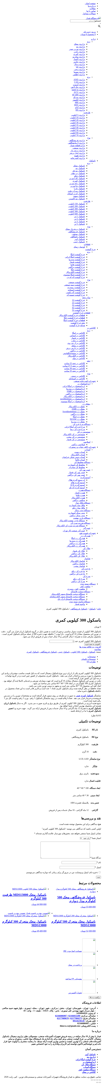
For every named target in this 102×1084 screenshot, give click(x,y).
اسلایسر (86, 442)
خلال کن (86, 548)
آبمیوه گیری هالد (78, 482)
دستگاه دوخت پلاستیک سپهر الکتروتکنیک (67, 596)
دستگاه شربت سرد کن (80, 523)
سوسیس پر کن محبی (75, 437)
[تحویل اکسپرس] (89, 993)
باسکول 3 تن (79, 221)
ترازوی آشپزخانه (78, 158)
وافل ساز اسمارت (77, 505)
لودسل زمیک (79, 247)
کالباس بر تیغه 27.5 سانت (74, 366)
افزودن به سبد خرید (92, 644)
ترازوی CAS (79, 82)
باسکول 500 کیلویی (76, 211)
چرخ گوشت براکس (76, 267)
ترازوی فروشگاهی (77, 140)
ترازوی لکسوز (79, 100)
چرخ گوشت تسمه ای (76, 295)
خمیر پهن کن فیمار (77, 472)
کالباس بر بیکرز (78, 340)
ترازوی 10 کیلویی (77, 117)
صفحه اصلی (90, 3)
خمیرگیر (86, 528)
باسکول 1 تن (79, 216)
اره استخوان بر (83, 384)
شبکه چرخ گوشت (77, 325)
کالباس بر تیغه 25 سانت (74, 363)
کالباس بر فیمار (78, 338)
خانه (99, 609)
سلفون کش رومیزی (76, 589)
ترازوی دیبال (79, 64)
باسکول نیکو (79, 176)
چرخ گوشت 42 (78, 308)
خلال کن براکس (78, 553)
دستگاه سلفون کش (87, 1070)
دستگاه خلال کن (88, 1064)
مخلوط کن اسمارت (76, 465)
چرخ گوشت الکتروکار (75, 272)
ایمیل (98, 867)
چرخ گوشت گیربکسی (75, 292)
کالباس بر (91, 328)
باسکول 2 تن (79, 219)
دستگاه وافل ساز (82, 503)
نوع (88, 138)
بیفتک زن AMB (78, 409)
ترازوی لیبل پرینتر (77, 153)
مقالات (93, 8)
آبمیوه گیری (85, 477)
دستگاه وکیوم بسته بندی (79, 601)
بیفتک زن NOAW (77, 419)
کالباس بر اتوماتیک (77, 378)
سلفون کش (85, 586)
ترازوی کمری (79, 54)
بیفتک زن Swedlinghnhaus (74, 411)
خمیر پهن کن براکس (76, 475)
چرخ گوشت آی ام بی (76, 277)
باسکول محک (79, 166)
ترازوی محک (79, 44)
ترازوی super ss (78, 90)
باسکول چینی (79, 242)
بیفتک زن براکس (78, 414)
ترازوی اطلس (79, 74)
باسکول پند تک (79, 171)
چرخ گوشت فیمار (77, 262)
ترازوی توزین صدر (77, 49)
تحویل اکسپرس (75, 993)
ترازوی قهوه (79, 155)
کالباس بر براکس (77, 351)
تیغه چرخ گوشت (78, 323)
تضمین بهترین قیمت (16, 913)
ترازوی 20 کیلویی (77, 120)
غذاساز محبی (79, 566)
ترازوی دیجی (79, 69)
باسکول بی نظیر (78, 173)
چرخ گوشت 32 (78, 305)
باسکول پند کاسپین (77, 199)
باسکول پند (80, 168)
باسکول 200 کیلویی (76, 206)
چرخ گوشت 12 (78, 300)
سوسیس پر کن (83, 432)
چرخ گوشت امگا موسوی (74, 275)
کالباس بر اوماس (77, 335)
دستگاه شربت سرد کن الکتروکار (70, 525)
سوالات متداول (89, 13)
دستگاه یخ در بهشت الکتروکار (72, 520)
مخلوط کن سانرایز (77, 467)
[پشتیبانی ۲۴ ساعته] (89, 979)
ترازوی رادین (79, 52)
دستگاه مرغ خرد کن (81, 424)
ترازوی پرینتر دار (78, 150)
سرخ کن (86, 576)
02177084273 (76, 1018)
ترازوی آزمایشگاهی (76, 143)
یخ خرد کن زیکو (78, 571)
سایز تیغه (86, 297)
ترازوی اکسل (79, 59)
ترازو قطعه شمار (77, 145)
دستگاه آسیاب (89, 1067)
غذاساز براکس (78, 563)
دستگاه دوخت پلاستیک (80, 591)
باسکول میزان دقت (76, 191)
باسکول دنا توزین (77, 186)
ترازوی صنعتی (78, 148)
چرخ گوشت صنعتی (76, 282)
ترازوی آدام (80, 107)
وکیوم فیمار (80, 604)
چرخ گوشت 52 (78, 310)
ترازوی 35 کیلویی (77, 125)
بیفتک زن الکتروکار (76, 406)
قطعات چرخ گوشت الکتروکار (72, 315)
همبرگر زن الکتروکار (76, 546)
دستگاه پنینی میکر (82, 510)
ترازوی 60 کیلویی (77, 133)
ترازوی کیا (80, 67)
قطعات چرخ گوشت (81, 313)
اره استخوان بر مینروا (75, 389)
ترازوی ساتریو (79, 57)
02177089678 (63, 1018)
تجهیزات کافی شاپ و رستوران (82, 447)
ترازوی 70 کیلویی (77, 135)
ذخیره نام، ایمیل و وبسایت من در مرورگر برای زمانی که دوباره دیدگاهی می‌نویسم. (62, 872)
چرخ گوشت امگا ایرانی (75, 257)
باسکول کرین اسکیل (76, 193)
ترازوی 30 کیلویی (77, 123)
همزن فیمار (80, 493)
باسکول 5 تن (79, 224)
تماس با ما (91, 11)
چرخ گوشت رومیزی (76, 287)
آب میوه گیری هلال (76, 480)
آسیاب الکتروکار (78, 455)
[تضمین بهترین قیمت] (38, 913)
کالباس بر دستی (78, 376)
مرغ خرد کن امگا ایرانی (74, 427)
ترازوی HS (80, 110)
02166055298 (74, 1016)
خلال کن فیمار (78, 551)
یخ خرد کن (85, 569)
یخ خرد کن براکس (77, 574)
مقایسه (97, 649)
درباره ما (92, 6)
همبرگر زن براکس (77, 543)
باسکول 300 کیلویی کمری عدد (88, 641)
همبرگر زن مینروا (77, 541)
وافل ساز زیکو (78, 508)
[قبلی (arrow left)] (100, 1082)
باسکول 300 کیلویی (76, 209)
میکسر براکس (78, 500)
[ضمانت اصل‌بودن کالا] (89, 951)
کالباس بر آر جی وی (76, 343)
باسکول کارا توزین (77, 178)
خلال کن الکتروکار (77, 556)
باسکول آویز (79, 239)
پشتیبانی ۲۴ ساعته (73, 979)
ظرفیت (87, 112)
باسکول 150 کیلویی (76, 204)
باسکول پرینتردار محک (75, 229)
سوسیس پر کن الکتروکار (74, 434)
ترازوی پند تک (79, 97)
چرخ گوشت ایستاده (76, 290)
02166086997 (61, 1016)
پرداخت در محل (75, 965)
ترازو (93, 39)
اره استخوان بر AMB (76, 391)
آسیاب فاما (80, 460)
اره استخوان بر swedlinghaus (72, 399)
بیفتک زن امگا (79, 416)
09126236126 (78, 1021)
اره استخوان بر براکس (75, 394)
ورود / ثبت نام (90, 32)
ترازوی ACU (79, 92)
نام (99, 862)
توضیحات (92, 656)
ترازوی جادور (79, 62)
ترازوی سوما (79, 72)
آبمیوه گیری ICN (78, 485)
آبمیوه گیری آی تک (77, 487)
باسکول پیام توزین (77, 183)
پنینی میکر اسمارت (76, 513)
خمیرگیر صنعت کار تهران (74, 531)
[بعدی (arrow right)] (97, 1082)
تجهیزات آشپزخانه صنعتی (85, 381)
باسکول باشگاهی (77, 237)
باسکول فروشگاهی (76, 231)
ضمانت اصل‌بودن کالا (72, 951)
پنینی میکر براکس (77, 515)
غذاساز (87, 558)
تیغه (88, 361)
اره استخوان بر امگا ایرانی (73, 386)
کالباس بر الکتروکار (76, 356)
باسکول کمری (79, 181)
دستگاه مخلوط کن (82, 462)
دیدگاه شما (95, 858)
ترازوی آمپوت (79, 84)
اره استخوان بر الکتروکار (74, 396)
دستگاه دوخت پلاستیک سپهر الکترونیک (68, 594)
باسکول (92, 161)
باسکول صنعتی (78, 234)
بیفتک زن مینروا (78, 422)
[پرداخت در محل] (89, 965)
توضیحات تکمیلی (88, 659)
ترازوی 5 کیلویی (78, 115)
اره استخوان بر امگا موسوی (73, 401)
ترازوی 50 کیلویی (77, 130)
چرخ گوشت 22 (78, 302)
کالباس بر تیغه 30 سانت (74, 368)
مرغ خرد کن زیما (77, 429)
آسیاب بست (79, 452)
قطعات (87, 244)
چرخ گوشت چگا (78, 269)
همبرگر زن (85, 536)
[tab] (48, 656)
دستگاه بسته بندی (88, 584)
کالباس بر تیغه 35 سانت (74, 371)
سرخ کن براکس (78, 581)
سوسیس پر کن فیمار (76, 439)
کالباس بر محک (78, 346)
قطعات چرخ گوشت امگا (74, 320)
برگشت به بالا (95, 998)
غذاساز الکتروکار (77, 561)
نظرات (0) (91, 662)
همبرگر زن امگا (78, 538)
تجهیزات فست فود (87, 533)
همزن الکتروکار (78, 498)
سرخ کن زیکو (79, 579)
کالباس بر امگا (78, 333)
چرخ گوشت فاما (78, 264)
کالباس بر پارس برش (75, 348)
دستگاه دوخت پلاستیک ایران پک (71, 599)
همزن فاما (80, 495)
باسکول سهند (79, 196)
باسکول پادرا (79, 188)
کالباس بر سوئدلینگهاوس (74, 353)
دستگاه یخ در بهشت (81, 518)
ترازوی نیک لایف (78, 87)
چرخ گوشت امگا (78, 254)
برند (88, 41)
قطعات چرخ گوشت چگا (74, 318)
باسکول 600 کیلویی (76, 214)
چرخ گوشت (90, 249)
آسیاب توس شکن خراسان (73, 457)
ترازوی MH (80, 102)
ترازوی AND (79, 79)
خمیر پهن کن (84, 470)
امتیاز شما (95, 838)
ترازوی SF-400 (78, 95)
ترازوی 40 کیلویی (77, 128)
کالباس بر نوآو (79, 358)
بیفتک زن (86, 404)
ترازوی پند (80, 46)
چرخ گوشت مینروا (77, 259)
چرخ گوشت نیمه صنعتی (74, 285)
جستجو (98, 21)
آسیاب (87, 449)
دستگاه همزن (84, 490)
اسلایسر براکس (78, 444)
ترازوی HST (79, 105)
